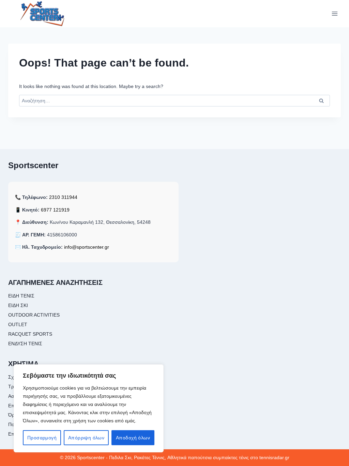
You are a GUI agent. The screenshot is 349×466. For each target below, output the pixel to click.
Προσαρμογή (42, 437)
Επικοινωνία (21, 434)
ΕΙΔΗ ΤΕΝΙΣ (21, 295)
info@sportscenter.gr (86, 247)
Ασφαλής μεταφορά (29, 396)
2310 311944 (63, 197)
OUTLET (17, 324)
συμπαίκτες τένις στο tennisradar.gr (251, 457)
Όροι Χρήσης (22, 415)
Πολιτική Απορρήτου (30, 424)
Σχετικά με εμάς (24, 377)
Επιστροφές (21, 405)
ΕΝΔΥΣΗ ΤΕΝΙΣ (25, 343)
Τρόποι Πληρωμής (28, 386)
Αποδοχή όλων (133, 437)
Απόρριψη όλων (86, 437)
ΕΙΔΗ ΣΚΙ (18, 305)
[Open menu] (334, 13)
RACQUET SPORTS (30, 334)
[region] (89, 408)
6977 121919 (55, 210)
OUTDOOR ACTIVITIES (34, 315)
